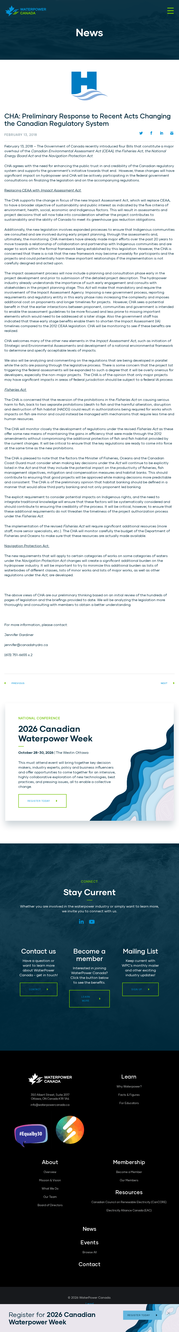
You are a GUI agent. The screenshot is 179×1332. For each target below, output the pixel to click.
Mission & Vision (50, 1180)
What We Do (50, 1188)
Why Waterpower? (129, 1086)
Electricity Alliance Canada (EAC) (129, 1210)
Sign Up (136, 989)
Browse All (90, 1252)
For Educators (129, 1103)
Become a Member (129, 1172)
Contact (35, 989)
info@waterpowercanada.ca (50, 1104)
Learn (129, 1076)
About (50, 1162)
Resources (129, 1192)
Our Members (129, 1180)
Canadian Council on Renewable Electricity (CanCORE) (129, 1202)
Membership (129, 1162)
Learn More (85, 998)
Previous (18, 683)
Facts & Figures (129, 1094)
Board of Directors (50, 1205)
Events (89, 1242)
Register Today (138, 1315)
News (89, 1229)
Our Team (50, 1197)
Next (164, 683)
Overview (50, 1172)
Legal (90, 1303)
